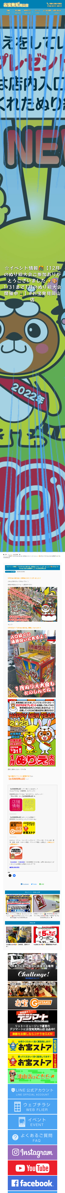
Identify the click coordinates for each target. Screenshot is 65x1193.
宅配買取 (21, 862)
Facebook (25, 884)
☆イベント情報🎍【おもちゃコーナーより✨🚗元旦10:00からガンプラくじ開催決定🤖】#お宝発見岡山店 (19, 915)
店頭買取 (13, 862)
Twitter (34, 884)
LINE (42, 884)
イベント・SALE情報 (10, 571)
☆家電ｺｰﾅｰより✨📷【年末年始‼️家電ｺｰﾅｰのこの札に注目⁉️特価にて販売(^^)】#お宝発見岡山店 (46, 915)
